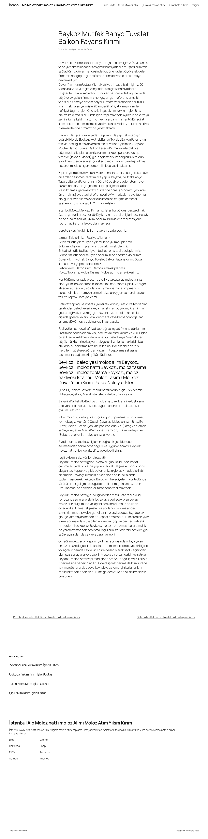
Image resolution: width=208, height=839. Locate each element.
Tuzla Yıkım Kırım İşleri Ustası (29, 684)
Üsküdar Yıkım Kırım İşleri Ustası (31, 674)
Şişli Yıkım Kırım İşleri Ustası (28, 693)
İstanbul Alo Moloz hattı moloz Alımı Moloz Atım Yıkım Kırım (51, 5)
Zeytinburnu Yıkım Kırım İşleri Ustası (34, 665)
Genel (89, 49)
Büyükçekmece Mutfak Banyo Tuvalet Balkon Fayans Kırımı (46, 617)
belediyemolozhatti (76, 49)
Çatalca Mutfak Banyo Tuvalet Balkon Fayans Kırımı (166, 617)
